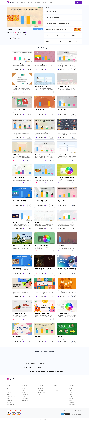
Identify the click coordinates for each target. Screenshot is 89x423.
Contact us (71, 390)
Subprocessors (72, 404)
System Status (74, 414)
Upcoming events (25, 394)
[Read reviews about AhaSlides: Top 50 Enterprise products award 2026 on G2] (19, 412)
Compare (24, 388)
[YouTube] (73, 411)
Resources (38, 2)
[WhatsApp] (65, 411)
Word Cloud (9, 392)
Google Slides (41, 388)
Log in (71, 2)
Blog (23, 390)
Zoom (39, 394)
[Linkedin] (70, 411)
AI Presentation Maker (11, 396)
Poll (7, 390)
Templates (24, 392)
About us (71, 388)
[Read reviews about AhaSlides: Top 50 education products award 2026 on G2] (14, 412)
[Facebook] (75, 411)
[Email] (62, 411)
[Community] (67, 411)
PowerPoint (40, 390)
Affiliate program (25, 398)
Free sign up (78, 2)
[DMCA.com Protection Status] (65, 414)
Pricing (45, 2)
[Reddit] (81, 411)
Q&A (8, 394)
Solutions (30, 2)
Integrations (40, 385)
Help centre (24, 396)
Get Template (38, 29)
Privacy (70, 396)
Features (22, 2)
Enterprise (52, 2)
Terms (70, 394)
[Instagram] (78, 411)
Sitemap (80, 414)
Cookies (71, 398)
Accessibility (71, 402)
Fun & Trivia (16, 38)
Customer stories (25, 400)
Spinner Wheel (9, 400)
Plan (54, 388)
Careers (70, 392)
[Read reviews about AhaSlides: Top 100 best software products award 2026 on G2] (9, 412)
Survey (8, 398)
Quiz (7, 388)
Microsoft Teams (41, 392)
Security (70, 400)
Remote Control (10, 402)
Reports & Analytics (10, 404)
